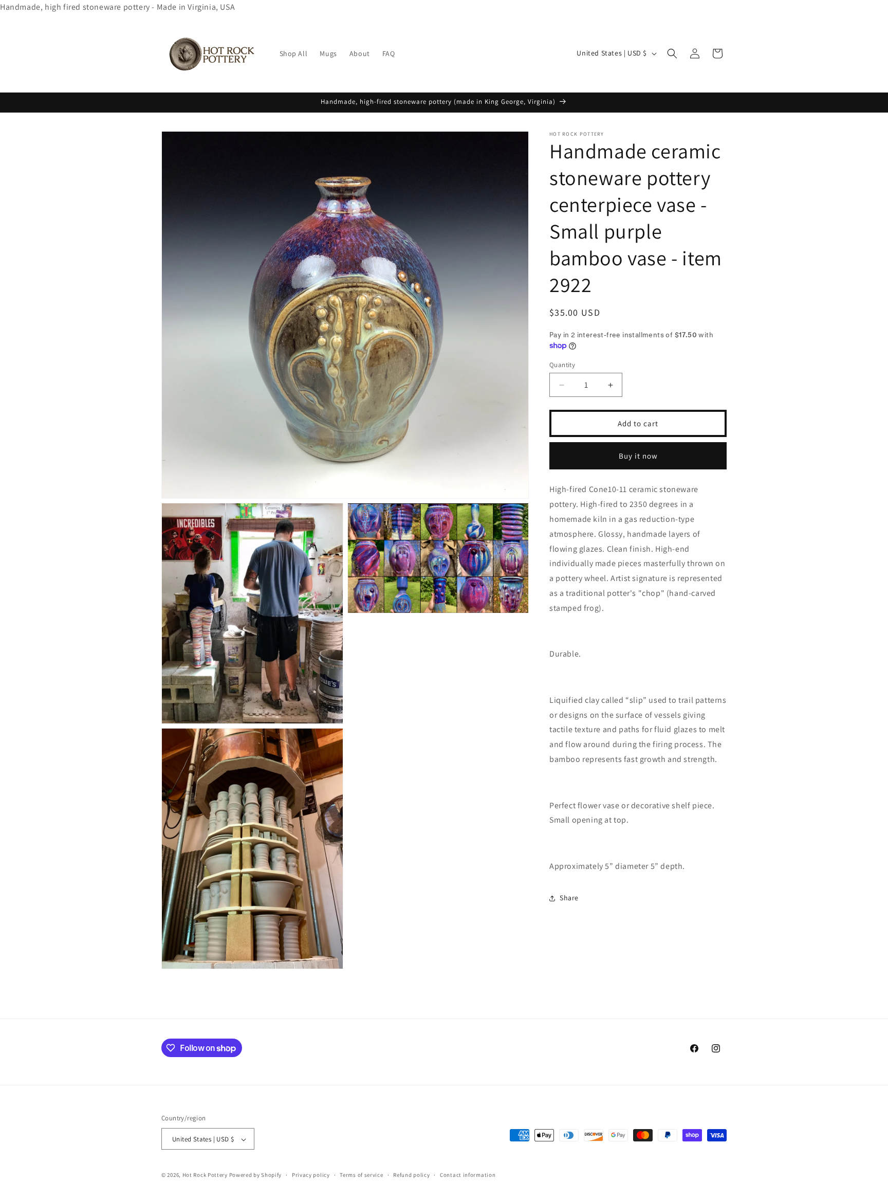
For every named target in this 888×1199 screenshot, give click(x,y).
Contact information (467, 1174)
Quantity (562, 364)
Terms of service (361, 1174)
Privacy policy (311, 1174)
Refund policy (411, 1174)
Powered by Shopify (255, 1175)
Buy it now (638, 456)
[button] (672, 53)
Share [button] (569, 897)
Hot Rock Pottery (205, 1175)
